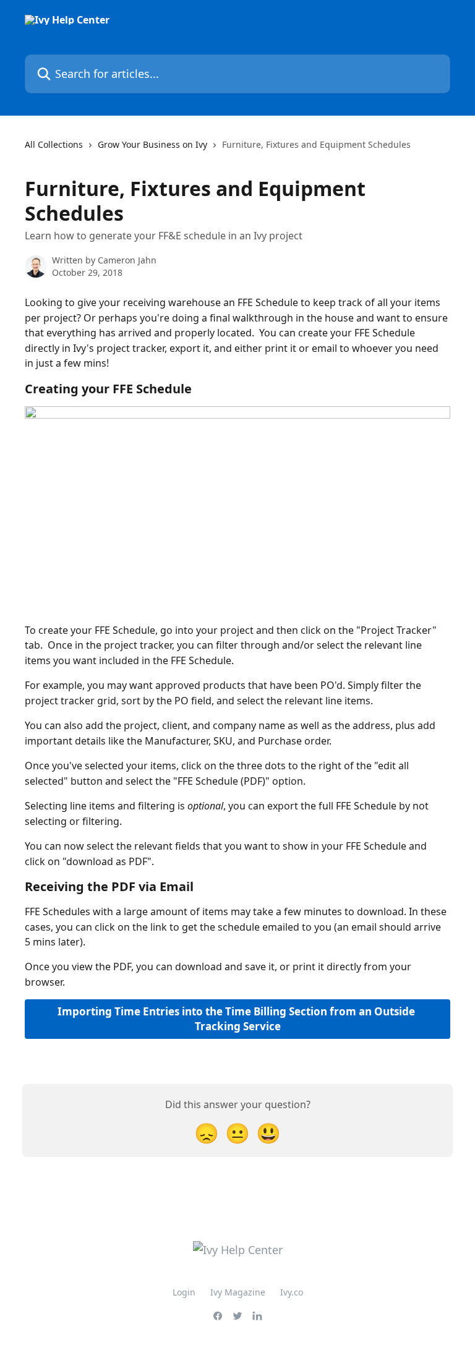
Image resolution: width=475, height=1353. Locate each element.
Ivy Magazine (237, 1292)
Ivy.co (291, 1292)
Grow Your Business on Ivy (152, 144)
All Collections (54, 144)
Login (184, 1292)
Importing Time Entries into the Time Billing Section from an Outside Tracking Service (237, 1018)
